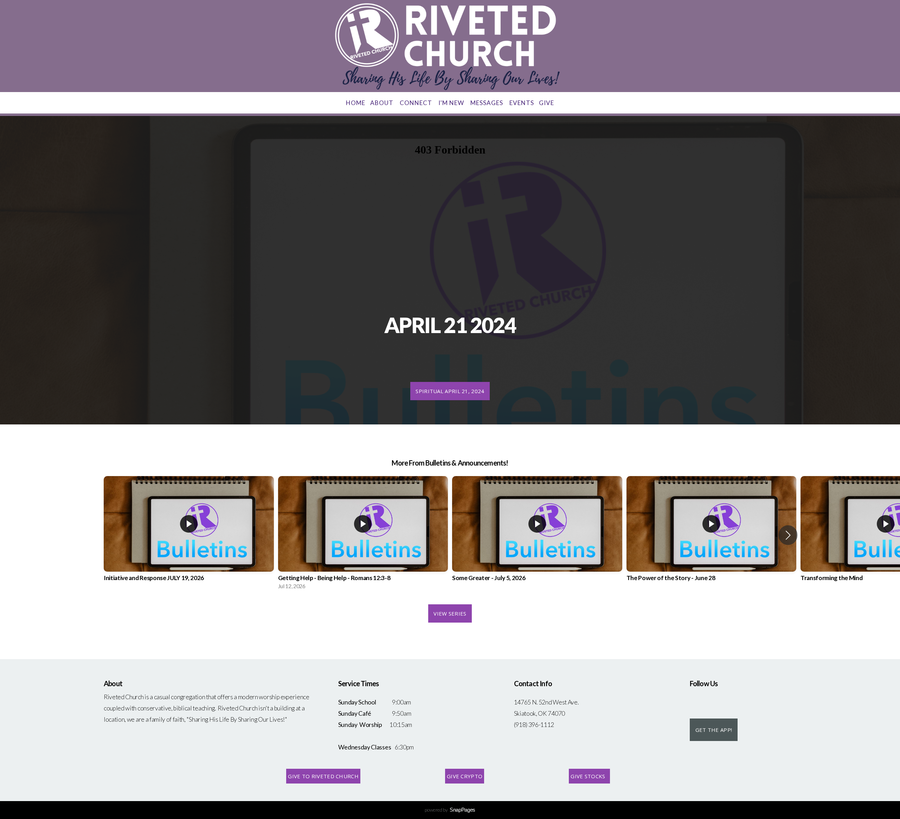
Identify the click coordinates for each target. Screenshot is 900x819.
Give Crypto (464, 776)
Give (546, 102)
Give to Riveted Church (323, 776)
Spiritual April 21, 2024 (450, 391)
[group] (189, 535)
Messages (487, 102)
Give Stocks (589, 776)
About (382, 102)
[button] (788, 535)
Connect (416, 102)
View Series (449, 613)
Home (355, 102)
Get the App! (713, 729)
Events (521, 102)
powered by (450, 810)
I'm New (451, 102)
